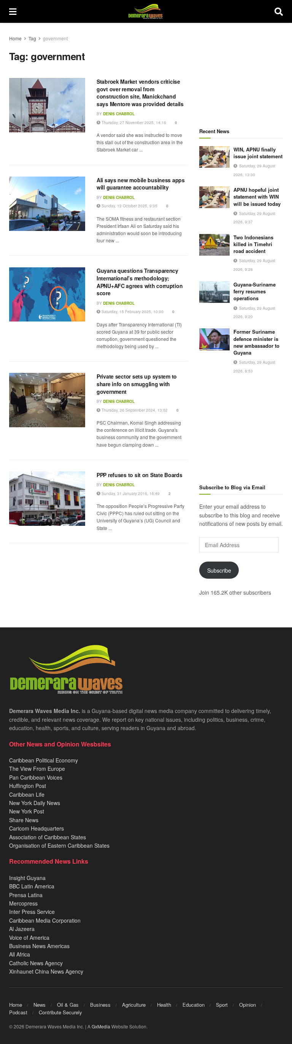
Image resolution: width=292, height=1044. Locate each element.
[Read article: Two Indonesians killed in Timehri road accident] (214, 245)
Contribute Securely (60, 1012)
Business (100, 1004)
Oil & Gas (68, 1004)
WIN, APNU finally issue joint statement (257, 153)
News (39, 1004)
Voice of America (29, 937)
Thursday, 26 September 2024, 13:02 (134, 410)
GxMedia (101, 1026)
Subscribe (219, 570)
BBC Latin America (31, 886)
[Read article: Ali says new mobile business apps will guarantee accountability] (47, 204)
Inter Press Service (32, 911)
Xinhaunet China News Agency (46, 971)
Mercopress (23, 903)
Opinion (247, 1004)
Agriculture (134, 1004)
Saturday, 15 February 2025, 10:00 (131, 311)
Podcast (18, 1012)
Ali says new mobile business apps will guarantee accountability (141, 183)
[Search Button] (279, 11)
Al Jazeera (22, 929)
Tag (32, 38)
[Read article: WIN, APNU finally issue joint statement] (214, 157)
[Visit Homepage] (145, 11)
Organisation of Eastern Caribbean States (59, 845)
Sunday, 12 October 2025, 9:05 (128, 205)
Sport (222, 1004)
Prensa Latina (26, 895)
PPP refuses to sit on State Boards (139, 475)
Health (164, 1004)
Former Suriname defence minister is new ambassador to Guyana (256, 342)
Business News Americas (39, 946)
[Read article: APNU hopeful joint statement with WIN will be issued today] (214, 197)
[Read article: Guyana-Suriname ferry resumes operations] (214, 292)
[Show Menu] (12, 11)
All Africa (19, 954)
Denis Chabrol (119, 113)
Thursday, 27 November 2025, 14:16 (133, 122)
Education (193, 1004)
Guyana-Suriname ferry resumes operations (254, 291)
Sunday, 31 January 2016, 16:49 (130, 493)
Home (15, 38)
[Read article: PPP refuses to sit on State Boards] (47, 498)
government (55, 38)
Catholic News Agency (36, 963)
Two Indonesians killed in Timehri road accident (253, 244)
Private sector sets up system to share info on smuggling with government (137, 383)
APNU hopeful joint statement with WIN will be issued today (257, 196)
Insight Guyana (27, 878)
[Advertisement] (241, 72)
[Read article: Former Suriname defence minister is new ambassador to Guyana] (214, 339)
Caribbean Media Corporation (45, 920)
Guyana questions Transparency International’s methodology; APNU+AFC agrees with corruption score (139, 282)
